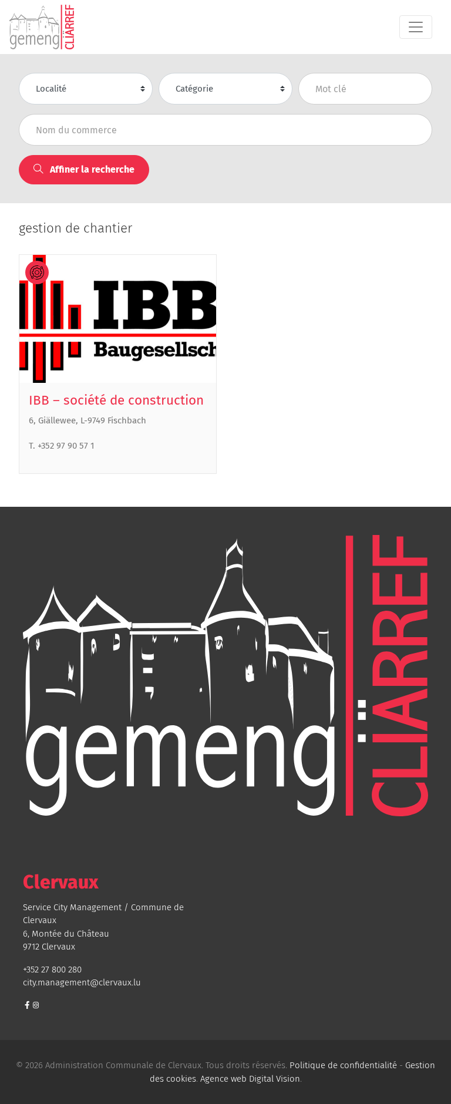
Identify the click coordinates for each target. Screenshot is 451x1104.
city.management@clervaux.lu (82, 982)
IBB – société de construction (116, 400)
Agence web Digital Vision (250, 1078)
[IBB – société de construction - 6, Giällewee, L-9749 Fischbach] (117, 319)
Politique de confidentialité (343, 1065)
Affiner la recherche (91, 169)
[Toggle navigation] (415, 27)
